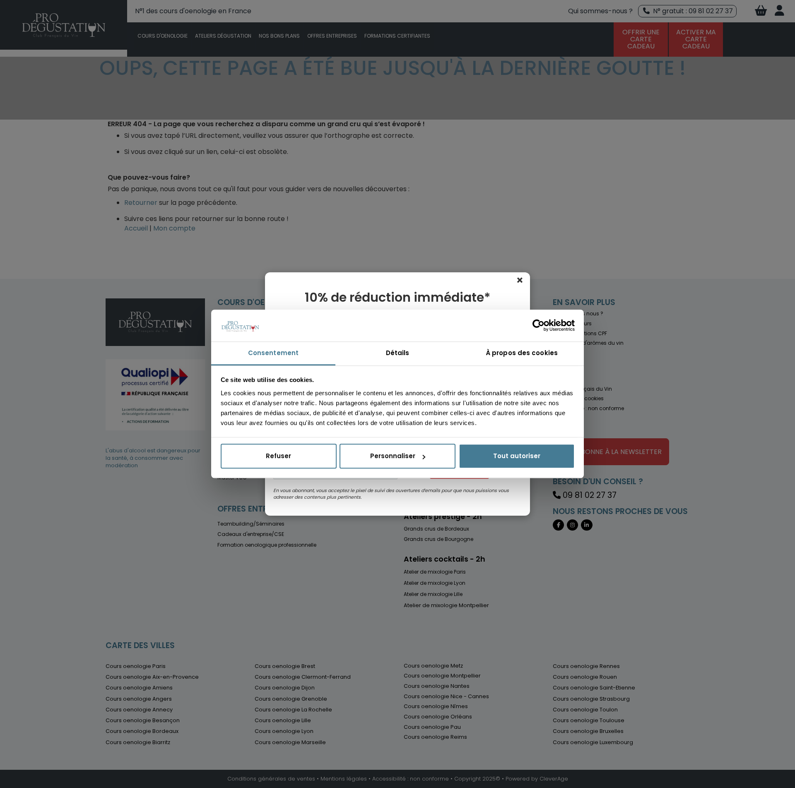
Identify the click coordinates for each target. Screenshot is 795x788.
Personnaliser (392, 456)
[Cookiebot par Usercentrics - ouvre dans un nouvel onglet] (538, 326)
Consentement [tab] (273, 352)
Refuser (278, 456)
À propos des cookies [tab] (522, 352)
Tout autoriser (516, 456)
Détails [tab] (398, 352)
